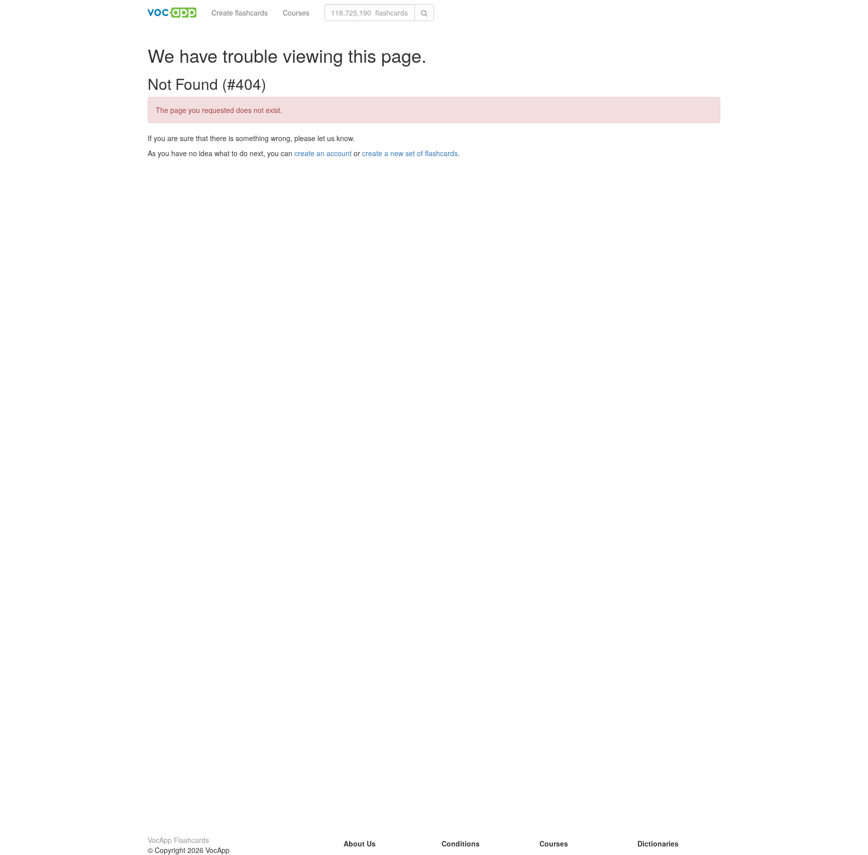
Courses (296, 13)
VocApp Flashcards (178, 840)
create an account (323, 153)
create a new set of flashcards (410, 153)
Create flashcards (239, 13)
